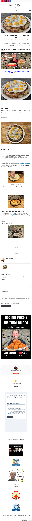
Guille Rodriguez (10, 39)
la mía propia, (16, 112)
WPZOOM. (26, 519)
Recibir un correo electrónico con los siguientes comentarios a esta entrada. (13, 301)
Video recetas (7, 515)
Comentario (3, 279)
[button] (16, 10)
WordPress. (12, 519)
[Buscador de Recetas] (16, 495)
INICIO (3, 515)
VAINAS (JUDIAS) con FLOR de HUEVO (14, 266)
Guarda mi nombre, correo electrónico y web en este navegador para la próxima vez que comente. (15, 298)
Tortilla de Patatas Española (25, 163)
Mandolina (22, 151)
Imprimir (16, 253)
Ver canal (16, 386)
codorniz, (14, 214)
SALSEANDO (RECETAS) (24, 39)
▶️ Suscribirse (16, 373)
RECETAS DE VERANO (13, 515)
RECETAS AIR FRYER (27, 515)
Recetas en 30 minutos (20, 515)
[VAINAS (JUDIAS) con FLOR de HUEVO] (5, 266)
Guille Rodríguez (16, 5)
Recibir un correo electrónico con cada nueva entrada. (10, 303)
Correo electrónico (4, 291)
